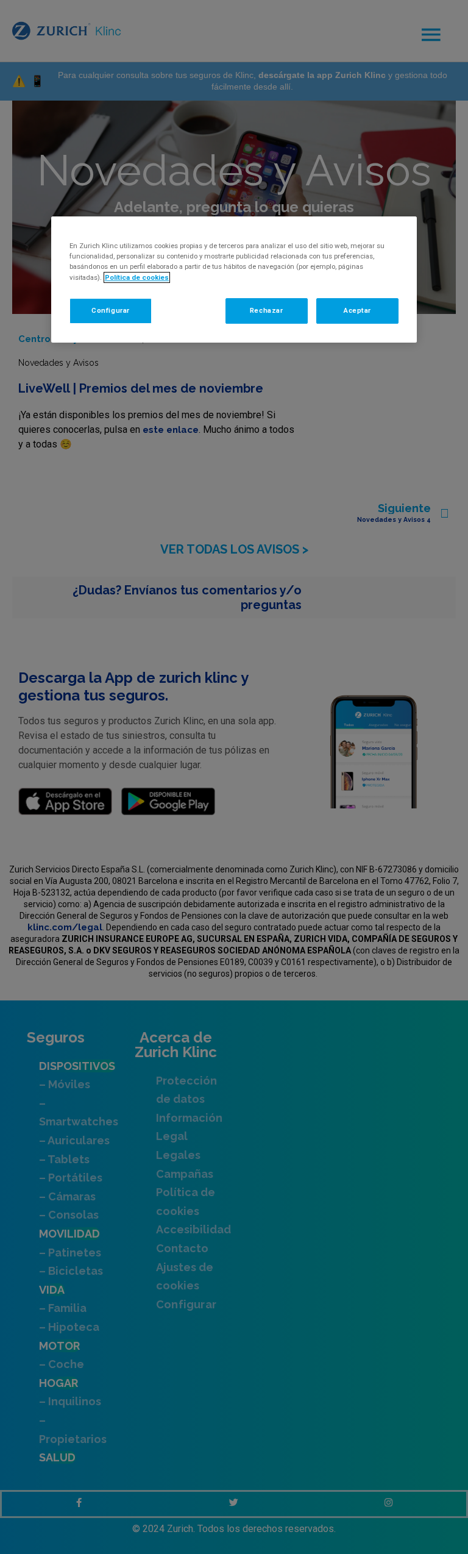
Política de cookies (137, 277)
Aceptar (357, 310)
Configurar (110, 310)
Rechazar (266, 310)
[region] (234, 279)
